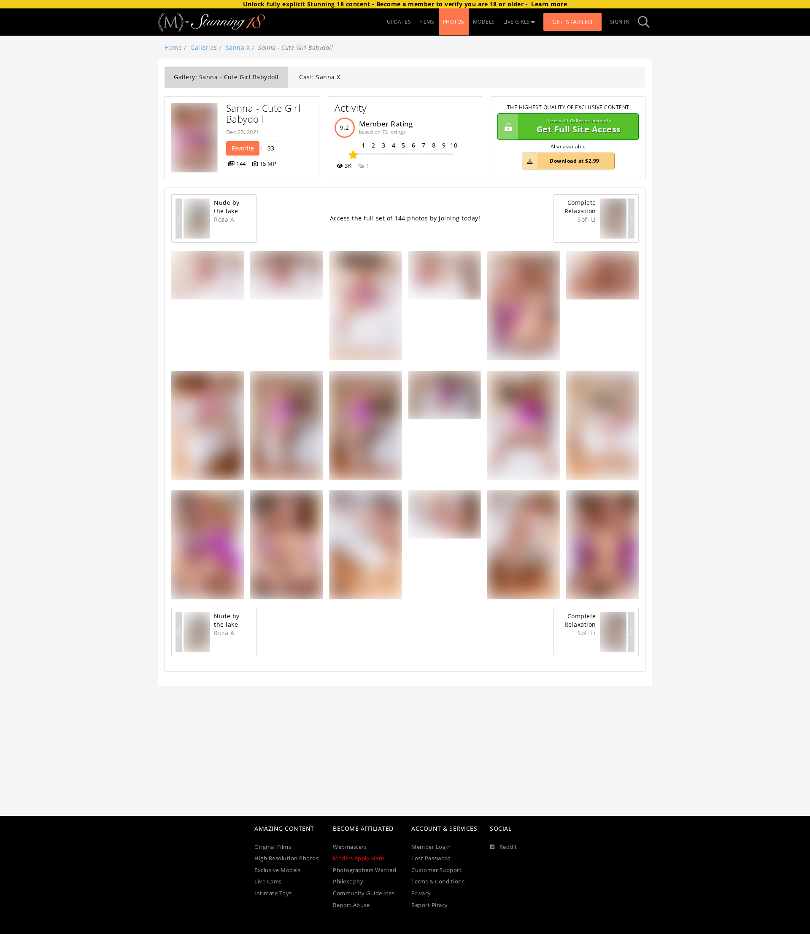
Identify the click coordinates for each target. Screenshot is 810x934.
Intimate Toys (273, 893)
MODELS (484, 21)
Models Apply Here (358, 858)
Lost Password (431, 858)
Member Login (431, 847)
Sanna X (238, 47)
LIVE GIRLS (516, 21)
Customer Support (436, 870)
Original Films (272, 847)
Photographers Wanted (364, 870)
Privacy (421, 893)
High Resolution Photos (286, 858)
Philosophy (348, 881)
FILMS (427, 21)
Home (173, 47)
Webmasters (350, 847)
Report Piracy (429, 905)
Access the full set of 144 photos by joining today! (405, 218)
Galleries (203, 47)
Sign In (620, 21)
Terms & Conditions (437, 881)
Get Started (572, 22)
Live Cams (268, 881)
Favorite (243, 148)
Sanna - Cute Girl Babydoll (264, 114)
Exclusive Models (277, 870)
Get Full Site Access (579, 126)
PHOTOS (453, 21)
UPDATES (399, 21)
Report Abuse (351, 905)
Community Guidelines (363, 893)
